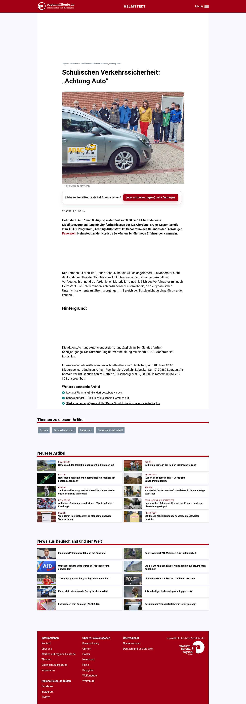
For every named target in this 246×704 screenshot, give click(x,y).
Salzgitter (88, 670)
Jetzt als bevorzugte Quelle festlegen (150, 197)
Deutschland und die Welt (138, 648)
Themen (46, 659)
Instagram (48, 691)
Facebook (47, 686)
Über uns (47, 648)
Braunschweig (90, 643)
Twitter (46, 697)
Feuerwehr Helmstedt (110, 430)
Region (65, 64)
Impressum (48, 670)
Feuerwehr (69, 233)
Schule (44, 430)
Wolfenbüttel (89, 675)
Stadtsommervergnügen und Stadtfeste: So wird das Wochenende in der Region (113, 403)
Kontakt (46, 643)
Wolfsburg (88, 681)
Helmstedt (74, 64)
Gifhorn (86, 648)
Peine (85, 664)
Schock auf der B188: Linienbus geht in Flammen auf (97, 398)
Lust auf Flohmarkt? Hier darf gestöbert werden (94, 392)
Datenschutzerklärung (54, 664)
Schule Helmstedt (64, 430)
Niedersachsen (131, 643)
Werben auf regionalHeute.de (59, 654)
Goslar (86, 654)
